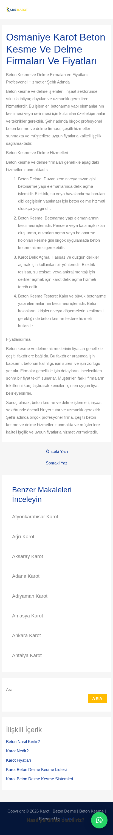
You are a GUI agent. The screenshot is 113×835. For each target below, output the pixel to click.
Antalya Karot (27, 655)
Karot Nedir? (17, 751)
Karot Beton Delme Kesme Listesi (36, 769)
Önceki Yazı (57, 452)
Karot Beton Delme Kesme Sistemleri (39, 779)
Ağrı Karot (23, 536)
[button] (99, 820)
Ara (9, 689)
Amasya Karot (27, 616)
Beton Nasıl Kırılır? (23, 741)
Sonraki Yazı (57, 463)
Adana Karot (25, 576)
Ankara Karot (26, 635)
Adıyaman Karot (29, 596)
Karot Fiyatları (18, 760)
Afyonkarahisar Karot (35, 516)
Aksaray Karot (27, 556)
